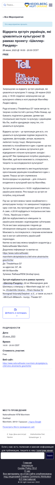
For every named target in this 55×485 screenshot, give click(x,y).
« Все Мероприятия (13, 16)
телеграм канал (44, 450)
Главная (27, 462)
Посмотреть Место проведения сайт (19, 426)
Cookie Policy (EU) (27, 468)
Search (49, 456)
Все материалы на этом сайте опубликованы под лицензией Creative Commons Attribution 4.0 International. (27, 476)
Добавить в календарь (16, 312)
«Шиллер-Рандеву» (13, 283)
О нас (27, 471)
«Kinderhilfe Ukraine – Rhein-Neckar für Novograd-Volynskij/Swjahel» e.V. (23, 291)
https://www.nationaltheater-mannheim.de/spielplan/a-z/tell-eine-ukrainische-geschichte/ (26, 256)
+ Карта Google (34, 421)
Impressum (27, 465)
